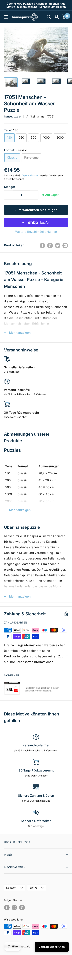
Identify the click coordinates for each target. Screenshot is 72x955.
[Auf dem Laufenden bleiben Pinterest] (22, 907)
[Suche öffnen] (49, 17)
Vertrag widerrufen (52, 946)
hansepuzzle (12, 116)
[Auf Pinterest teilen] (50, 245)
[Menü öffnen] (6, 17)
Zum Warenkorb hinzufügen (36, 210)
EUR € (33, 887)
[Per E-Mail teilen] (65, 245)
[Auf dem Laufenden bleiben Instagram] (14, 907)
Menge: (9, 187)
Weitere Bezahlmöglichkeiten (36, 232)
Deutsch (11, 887)
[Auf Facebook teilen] (42, 245)
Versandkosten (30, 175)
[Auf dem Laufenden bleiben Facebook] (7, 907)
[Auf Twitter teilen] (57, 245)
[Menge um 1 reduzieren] (8, 194)
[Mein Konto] (57, 17)
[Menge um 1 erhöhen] (34, 194)
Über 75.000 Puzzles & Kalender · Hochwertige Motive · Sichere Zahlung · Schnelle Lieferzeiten (36, 5)
